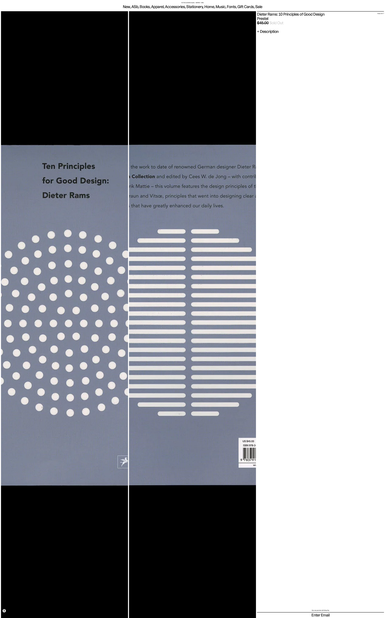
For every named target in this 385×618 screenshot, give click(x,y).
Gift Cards (245, 7)
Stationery (194, 7)
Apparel (157, 7)
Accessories (175, 7)
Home (209, 7)
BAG (202, 2)
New (126, 7)
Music (220, 7)
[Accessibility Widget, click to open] (4, 610)
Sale (258, 7)
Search (198, 2)
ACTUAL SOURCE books (188, 2)
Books (145, 7)
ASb (134, 7)
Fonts (231, 7)
